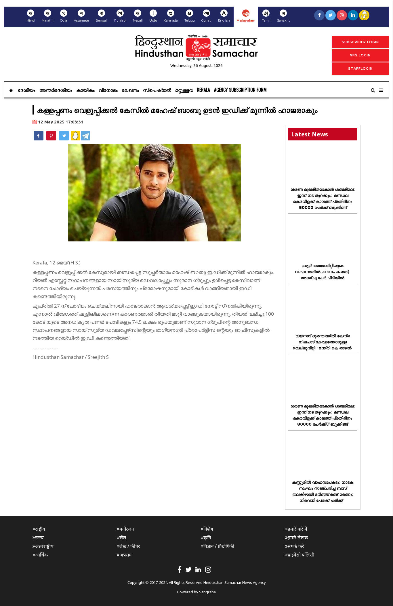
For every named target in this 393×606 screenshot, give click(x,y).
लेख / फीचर (129, 546)
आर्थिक (41, 555)
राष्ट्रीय (40, 529)
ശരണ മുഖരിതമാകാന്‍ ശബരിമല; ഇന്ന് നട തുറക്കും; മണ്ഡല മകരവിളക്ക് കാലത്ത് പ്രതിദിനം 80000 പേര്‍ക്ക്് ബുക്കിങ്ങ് (323, 415)
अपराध (125, 555)
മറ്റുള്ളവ (184, 89)
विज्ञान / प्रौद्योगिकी (218, 546)
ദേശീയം (26, 89)
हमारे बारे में (297, 529)
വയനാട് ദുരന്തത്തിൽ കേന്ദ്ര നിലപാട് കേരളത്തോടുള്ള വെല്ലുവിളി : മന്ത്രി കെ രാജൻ (323, 341)
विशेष (208, 529)
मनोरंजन (126, 529)
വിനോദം (108, 89)
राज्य (39, 537)
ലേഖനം (130, 89)
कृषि (207, 537)
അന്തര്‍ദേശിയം (55, 89)
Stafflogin (360, 68)
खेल (122, 537)
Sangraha (207, 591)
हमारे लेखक (298, 537)
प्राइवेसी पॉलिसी (301, 555)
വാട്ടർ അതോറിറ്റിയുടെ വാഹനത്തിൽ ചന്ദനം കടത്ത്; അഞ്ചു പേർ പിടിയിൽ (322, 271)
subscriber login (360, 42)
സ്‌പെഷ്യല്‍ (157, 89)
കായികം (85, 89)
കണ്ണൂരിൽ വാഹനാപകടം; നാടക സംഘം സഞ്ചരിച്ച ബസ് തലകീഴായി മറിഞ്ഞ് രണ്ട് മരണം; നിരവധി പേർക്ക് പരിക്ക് (322, 491)
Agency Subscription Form (240, 89)
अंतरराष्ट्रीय (44, 546)
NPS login (360, 55)
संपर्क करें (296, 546)
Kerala (203, 89)
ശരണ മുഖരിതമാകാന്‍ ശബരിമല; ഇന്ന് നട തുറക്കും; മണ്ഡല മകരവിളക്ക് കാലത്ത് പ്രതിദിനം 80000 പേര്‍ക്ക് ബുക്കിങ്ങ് (323, 198)
